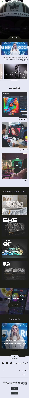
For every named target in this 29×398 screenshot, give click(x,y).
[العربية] (2, 2)
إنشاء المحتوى (23, 150)
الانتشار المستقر (22, 119)
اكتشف (24, 77)
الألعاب (25, 180)
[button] (25, 72)
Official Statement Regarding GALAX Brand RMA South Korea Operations (16, 58)
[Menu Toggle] (27, 2)
